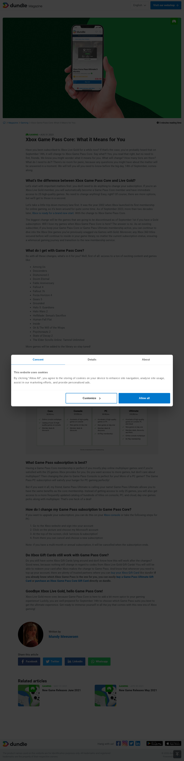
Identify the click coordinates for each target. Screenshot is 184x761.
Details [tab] (92, 359)
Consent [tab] (38, 359)
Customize (89, 398)
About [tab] (146, 359)
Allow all (144, 398)
